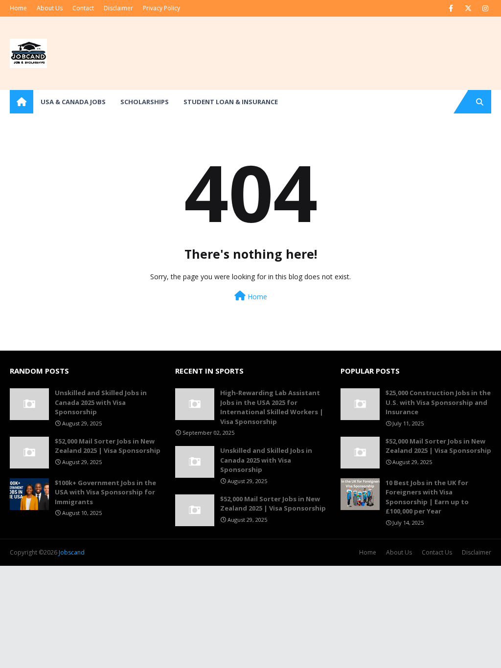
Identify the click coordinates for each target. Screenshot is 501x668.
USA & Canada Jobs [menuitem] (73, 101)
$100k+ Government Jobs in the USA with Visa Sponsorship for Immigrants (105, 492)
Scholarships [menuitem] (144, 101)
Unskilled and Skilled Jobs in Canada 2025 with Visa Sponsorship (101, 402)
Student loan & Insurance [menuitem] (230, 101)
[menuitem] (21, 101)
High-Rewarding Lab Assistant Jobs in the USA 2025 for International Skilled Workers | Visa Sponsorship (271, 407)
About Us (50, 8)
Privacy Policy (161, 8)
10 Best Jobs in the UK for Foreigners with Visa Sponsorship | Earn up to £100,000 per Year (427, 497)
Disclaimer (118, 8)
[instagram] (485, 8)
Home (18, 8)
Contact (83, 8)
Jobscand (72, 552)
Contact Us (437, 552)
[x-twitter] (468, 8)
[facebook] (451, 8)
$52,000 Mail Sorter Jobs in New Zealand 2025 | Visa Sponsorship (107, 446)
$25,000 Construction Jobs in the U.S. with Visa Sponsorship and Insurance (438, 402)
